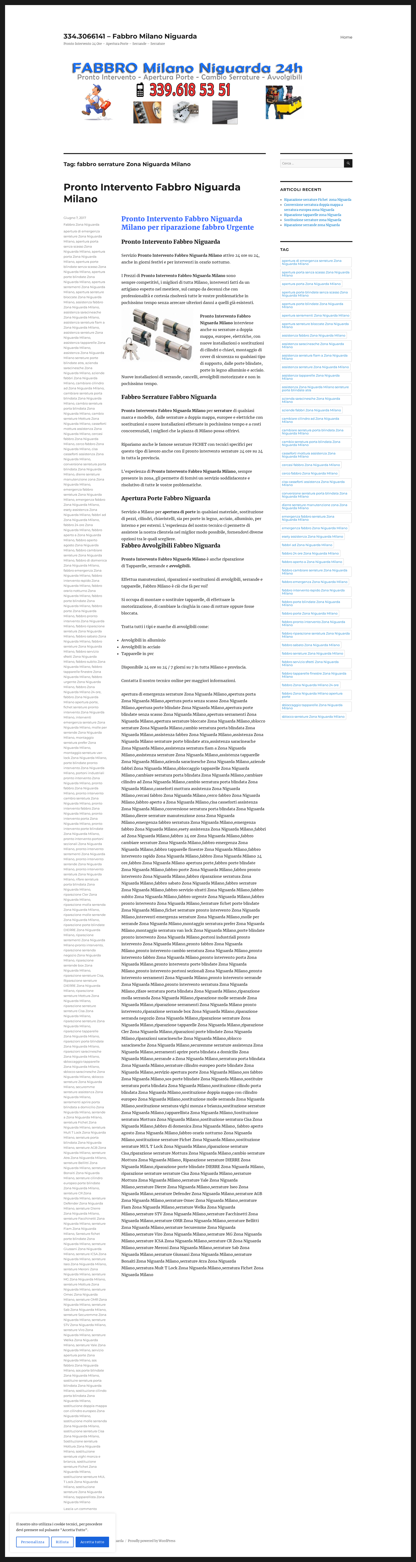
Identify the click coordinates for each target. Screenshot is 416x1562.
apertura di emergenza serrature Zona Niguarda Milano (83, 236)
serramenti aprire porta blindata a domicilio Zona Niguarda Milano (84, 1107)
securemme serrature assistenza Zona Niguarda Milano (83, 1092)
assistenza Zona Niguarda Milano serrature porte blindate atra (84, 358)
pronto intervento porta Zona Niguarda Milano (83, 818)
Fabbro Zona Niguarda (81, 224)
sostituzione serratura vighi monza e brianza (82, 1456)
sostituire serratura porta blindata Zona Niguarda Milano (83, 1386)
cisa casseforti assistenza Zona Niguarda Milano (84, 454)
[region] (63, 1532)
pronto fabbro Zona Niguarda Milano (83, 788)
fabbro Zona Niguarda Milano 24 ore (310, 685)
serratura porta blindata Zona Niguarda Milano (83, 1143)
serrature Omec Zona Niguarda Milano (85, 1294)
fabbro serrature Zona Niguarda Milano (83, 646)
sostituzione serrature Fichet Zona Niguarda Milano (80, 1467)
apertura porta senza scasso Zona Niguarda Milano (81, 246)
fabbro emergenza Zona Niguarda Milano (314, 582)
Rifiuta (62, 1542)
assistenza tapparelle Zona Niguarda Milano (311, 376)
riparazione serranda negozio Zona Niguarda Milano (82, 955)
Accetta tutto (92, 1542)
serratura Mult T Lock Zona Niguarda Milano (85, 1132)
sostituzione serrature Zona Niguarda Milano (83, 1492)
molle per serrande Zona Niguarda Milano (85, 732)
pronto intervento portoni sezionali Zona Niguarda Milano (84, 844)
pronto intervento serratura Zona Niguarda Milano (84, 874)
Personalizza (33, 1542)
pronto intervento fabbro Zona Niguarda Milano (83, 808)
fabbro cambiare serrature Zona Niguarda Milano (83, 555)
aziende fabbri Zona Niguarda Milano (84, 378)
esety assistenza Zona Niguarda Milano (312, 536)
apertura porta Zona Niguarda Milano (84, 257)
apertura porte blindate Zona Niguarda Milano (84, 277)
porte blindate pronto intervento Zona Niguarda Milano (84, 768)
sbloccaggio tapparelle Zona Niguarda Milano (312, 706)
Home (346, 37)
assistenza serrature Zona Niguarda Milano (315, 367)
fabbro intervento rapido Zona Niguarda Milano (83, 581)
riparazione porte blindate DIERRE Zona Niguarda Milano (84, 930)
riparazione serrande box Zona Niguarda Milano (79, 965)
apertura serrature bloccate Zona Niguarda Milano (84, 297)
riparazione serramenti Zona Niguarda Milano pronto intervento (84, 940)
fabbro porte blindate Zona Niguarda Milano (83, 601)
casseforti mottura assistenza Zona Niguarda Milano (85, 429)
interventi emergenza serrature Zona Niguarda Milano (84, 722)
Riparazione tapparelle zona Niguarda (312, 215)
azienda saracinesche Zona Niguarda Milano (81, 368)
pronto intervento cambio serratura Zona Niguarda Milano (84, 798)
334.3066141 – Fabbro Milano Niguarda (130, 36)
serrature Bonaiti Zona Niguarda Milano (85, 1173)
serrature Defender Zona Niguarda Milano (85, 1203)
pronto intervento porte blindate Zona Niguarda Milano (83, 829)
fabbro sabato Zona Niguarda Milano (311, 645)
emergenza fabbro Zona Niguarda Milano (314, 528)
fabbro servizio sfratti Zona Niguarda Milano (81, 656)
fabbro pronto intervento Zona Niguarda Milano (84, 621)
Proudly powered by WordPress (152, 1541)
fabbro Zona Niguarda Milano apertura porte (312, 694)
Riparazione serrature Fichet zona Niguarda (317, 200)
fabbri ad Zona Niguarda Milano (307, 545)
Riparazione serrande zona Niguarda (312, 225)
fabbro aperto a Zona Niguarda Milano (83, 535)
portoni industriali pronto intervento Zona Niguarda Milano (84, 778)
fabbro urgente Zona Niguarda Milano (83, 682)
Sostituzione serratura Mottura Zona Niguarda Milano (82, 1446)
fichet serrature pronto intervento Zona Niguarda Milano (84, 712)
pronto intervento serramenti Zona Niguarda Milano (84, 854)
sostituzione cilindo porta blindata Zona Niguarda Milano (85, 1396)
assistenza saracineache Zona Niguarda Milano (313, 345)
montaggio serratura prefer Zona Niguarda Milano (80, 743)
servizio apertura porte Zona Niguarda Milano (84, 1355)
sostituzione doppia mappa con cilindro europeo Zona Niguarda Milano (85, 1411)
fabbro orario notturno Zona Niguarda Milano (83, 591)
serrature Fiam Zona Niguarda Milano (85, 1229)
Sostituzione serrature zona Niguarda (312, 220)
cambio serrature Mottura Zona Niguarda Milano (84, 419)
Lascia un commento (80, 1509)
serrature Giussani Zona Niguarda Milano (85, 1249)
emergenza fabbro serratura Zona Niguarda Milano (83, 494)
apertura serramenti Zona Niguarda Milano (84, 287)
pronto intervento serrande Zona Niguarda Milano (84, 864)
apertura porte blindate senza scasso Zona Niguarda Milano (85, 267)
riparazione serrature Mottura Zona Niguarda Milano (81, 996)
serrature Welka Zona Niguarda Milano (85, 1340)
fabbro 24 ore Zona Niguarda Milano (310, 553)
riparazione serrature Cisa (83, 975)
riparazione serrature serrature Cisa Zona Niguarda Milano (80, 1011)
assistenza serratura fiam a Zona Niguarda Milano (315, 356)
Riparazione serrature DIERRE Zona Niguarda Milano (82, 986)
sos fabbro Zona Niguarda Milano (81, 1365)
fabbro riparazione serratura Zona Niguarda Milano (84, 631)
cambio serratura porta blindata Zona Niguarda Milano (83, 408)
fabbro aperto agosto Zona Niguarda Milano (81, 545)
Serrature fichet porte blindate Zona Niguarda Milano (82, 1239)
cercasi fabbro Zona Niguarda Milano (83, 439)
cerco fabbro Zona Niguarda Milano (310, 473)
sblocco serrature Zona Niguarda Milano (84, 1082)
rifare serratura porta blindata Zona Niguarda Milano (81, 884)
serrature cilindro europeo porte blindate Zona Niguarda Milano (83, 1183)
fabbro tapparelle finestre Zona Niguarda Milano (83, 672)
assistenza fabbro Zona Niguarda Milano (313, 335)
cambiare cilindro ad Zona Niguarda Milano (310, 420)
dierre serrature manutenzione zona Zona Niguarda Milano (84, 479)
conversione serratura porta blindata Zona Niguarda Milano (85, 469)
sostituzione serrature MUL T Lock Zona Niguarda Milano (84, 1482)
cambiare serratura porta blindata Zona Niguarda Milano (83, 398)
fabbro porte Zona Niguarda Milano (83, 611)
